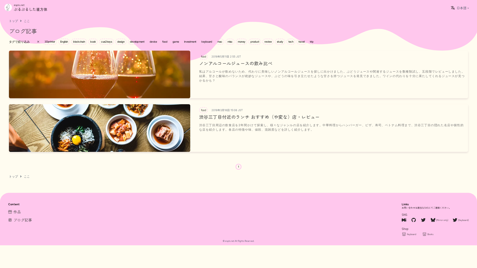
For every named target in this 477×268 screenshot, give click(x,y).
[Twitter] (423, 220)
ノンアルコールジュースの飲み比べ (236, 63)
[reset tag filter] (38, 41)
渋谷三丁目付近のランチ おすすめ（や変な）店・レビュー (259, 117)
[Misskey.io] (404, 220)
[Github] (414, 220)
